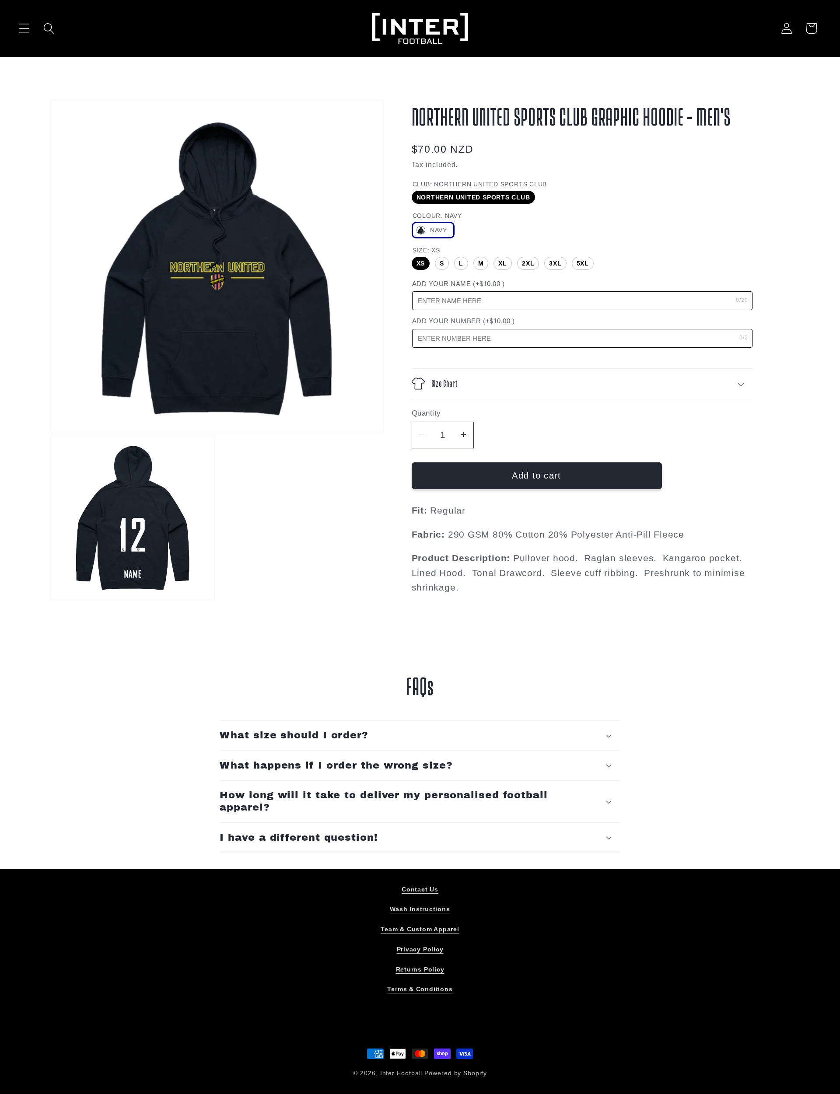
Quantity (426, 413)
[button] (23, 28)
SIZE (426, 250)
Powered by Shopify (455, 1073)
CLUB (480, 183)
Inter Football (401, 1073)
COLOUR (437, 215)
